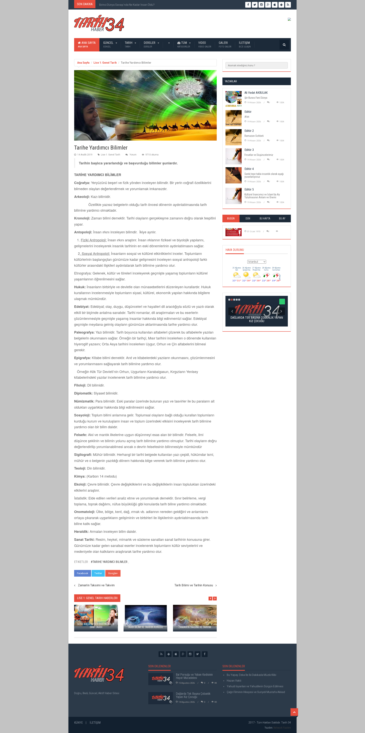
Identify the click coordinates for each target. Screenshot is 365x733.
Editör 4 (249, 169)
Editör (248, 112)
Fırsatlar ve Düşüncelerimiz (258, 154)
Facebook (82, 573)
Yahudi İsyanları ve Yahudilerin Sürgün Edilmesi (254, 686)
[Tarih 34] (99, 24)
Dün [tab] (248, 218)
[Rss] (161, 654)
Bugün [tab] (231, 218)
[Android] (168, 654)
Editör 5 (249, 189)
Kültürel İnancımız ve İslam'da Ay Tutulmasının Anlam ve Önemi (262, 196)
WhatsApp (130, 573)
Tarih (129, 44)
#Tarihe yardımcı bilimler (109, 562)
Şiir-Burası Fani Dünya (255, 97)
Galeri (225, 44)
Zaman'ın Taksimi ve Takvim (96, 585)
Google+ (113, 573)
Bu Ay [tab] (282, 218)
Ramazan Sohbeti (254, 135)
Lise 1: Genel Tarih (105, 62)
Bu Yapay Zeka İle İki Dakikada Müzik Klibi (251, 674)
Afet (246, 116)
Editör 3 (249, 150)
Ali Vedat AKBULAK (256, 92)
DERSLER (150, 44)
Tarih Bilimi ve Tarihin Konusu (194, 585)
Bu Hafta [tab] (265, 218)
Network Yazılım (282, 727)
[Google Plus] (183, 654)
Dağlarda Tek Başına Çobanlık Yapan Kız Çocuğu (193, 695)
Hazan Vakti (233, 680)
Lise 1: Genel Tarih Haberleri (97, 598)
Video (204, 44)
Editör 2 (249, 131)
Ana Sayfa (87, 44)
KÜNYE (78, 722)
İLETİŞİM (245, 44)
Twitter (98, 573)
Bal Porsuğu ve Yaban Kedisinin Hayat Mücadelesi (194, 676)
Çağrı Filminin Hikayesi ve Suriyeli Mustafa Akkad (255, 692)
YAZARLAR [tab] (231, 81)
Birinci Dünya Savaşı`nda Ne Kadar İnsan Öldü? (127, 4)
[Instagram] (190, 654)
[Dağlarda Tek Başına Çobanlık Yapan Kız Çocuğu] (160, 698)
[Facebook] (205, 654)
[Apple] (176, 654)
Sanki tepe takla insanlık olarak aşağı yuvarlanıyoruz (264, 175)
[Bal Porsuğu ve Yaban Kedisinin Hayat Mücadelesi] (160, 679)
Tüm (183, 44)
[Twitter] (197, 654)
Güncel (108, 44)
